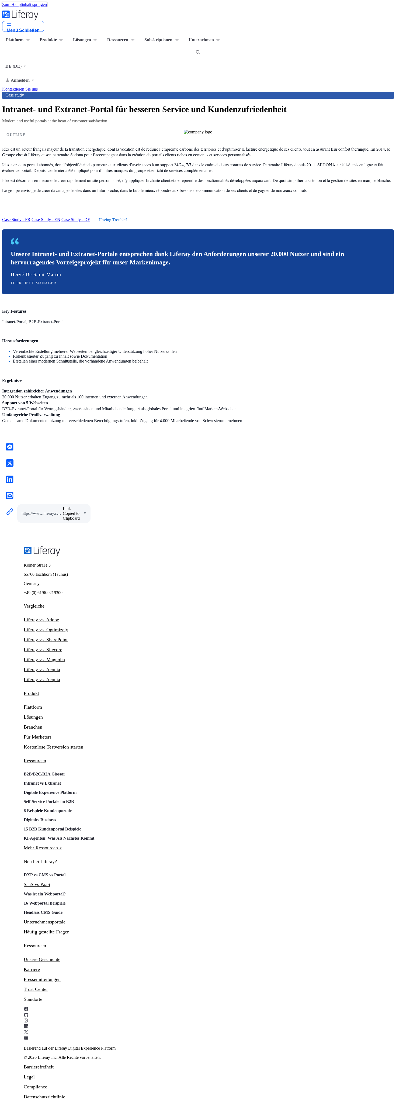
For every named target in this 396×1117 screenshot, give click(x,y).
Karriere (32, 969)
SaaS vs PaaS (37, 884)
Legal (29, 1077)
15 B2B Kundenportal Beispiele (52, 829)
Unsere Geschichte (42, 959)
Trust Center (36, 989)
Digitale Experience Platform (50, 792)
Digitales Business (40, 820)
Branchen (33, 727)
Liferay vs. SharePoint (46, 639)
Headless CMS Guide (43, 912)
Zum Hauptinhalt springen (24, 4)
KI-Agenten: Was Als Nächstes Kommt (59, 838)
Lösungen (33, 717)
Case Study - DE (75, 220)
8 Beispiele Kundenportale (48, 810)
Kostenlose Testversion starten (53, 747)
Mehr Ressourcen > (43, 847)
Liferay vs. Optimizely (46, 629)
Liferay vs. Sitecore (43, 649)
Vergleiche (34, 606)
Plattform (33, 707)
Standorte (33, 999)
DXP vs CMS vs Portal (44, 875)
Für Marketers (37, 737)
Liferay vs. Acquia (42, 669)
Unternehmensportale (44, 922)
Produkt (31, 693)
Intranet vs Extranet (42, 783)
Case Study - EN (46, 220)
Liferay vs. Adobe (41, 619)
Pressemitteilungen (42, 979)
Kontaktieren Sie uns (20, 89)
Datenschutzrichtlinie (44, 1096)
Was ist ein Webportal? (45, 894)
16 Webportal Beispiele (44, 903)
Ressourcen (35, 760)
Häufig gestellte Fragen (47, 932)
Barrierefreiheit (39, 1067)
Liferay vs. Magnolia (44, 659)
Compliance (35, 1087)
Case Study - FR (16, 220)
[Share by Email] (9, 496)
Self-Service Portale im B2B (49, 801)
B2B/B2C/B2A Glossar (44, 774)
